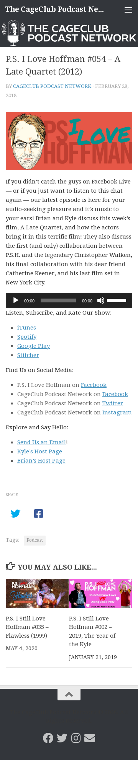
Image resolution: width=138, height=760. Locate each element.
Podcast (34, 540)
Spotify (26, 336)
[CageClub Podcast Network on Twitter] (62, 738)
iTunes (26, 327)
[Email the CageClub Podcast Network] (89, 738)
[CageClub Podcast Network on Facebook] (48, 738)
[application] (69, 300)
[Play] (16, 300)
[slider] (117, 300)
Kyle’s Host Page (39, 451)
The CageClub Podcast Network (54, 9)
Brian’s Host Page (41, 460)
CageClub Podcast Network (52, 86)
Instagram (117, 412)
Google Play (33, 346)
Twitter (112, 403)
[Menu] (128, 9)
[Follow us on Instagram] (76, 738)
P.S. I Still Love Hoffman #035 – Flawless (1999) (27, 627)
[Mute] (101, 300)
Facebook (94, 385)
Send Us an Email (41, 442)
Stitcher (28, 355)
